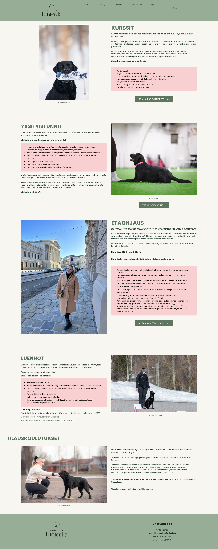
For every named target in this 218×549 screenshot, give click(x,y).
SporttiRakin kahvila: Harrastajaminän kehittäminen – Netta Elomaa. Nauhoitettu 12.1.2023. (60, 413)
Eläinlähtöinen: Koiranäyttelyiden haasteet (40, 417)
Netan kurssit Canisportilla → (154, 99)
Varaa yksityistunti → (154, 205)
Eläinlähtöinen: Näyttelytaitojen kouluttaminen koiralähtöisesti (48, 420)
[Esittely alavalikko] (107, 4)
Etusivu (87, 4)
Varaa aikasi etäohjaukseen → (154, 323)
